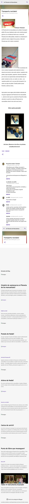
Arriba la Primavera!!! (5, 357)
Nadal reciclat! (4, 310)
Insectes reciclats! (5, 402)
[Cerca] (27, 5)
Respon (8, 178)
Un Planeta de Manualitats (10, 2)
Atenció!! (3, 461)
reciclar (7, 151)
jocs (3, 151)
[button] (2, 16)
